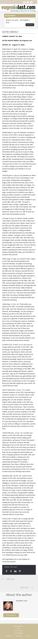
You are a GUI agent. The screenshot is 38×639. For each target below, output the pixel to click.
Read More (30, 24)
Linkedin (31, 2)
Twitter (24, 2)
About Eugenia (18, 626)
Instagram (8, 636)
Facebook (28, 2)
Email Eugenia (18, 633)
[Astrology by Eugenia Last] (18, 8)
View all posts (11, 615)
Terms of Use (18, 631)
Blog (18, 628)
